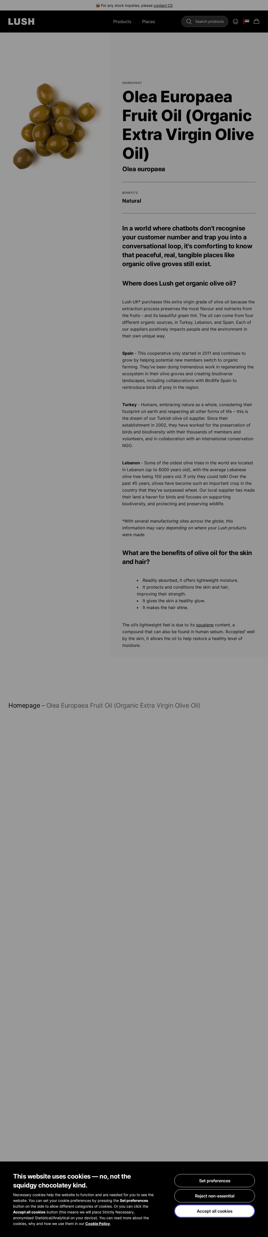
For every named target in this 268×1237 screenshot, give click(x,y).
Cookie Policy (97, 1223)
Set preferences (214, 1180)
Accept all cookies (214, 1211)
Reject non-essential (214, 1195)
